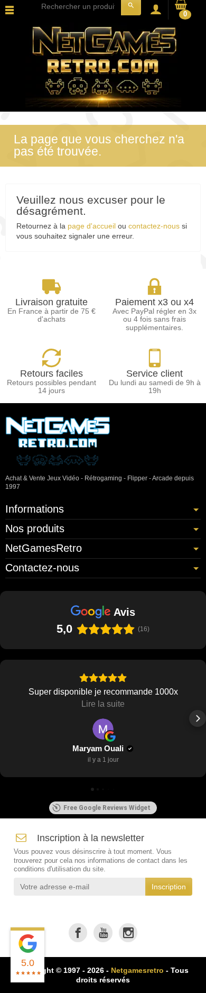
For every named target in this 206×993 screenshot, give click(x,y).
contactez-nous (154, 226)
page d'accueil (92, 226)
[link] (78, 932)
